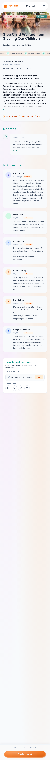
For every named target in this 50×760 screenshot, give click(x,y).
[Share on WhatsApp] (20, 388)
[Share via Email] (27, 388)
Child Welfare (27, 116)
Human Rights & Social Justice (15, 16)
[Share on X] (14, 388)
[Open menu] (43, 6)
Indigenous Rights (11, 116)
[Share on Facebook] (8, 388)
